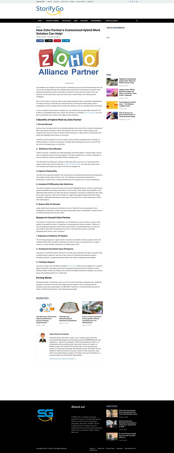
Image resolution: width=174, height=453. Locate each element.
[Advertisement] (122, 57)
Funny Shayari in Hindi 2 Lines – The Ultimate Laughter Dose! (127, 104)
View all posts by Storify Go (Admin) (62, 359)
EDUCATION (84, 21)
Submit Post (90, 1)
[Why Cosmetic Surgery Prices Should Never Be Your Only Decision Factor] (112, 410)
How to (38, 27)
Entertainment (96, 21)
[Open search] (136, 21)
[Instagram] (134, 1)
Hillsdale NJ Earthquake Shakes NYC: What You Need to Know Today (127, 81)
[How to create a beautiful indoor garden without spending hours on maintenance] (92, 308)
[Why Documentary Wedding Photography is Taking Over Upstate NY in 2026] (112, 421)
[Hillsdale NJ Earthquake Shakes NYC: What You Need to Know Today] (112, 79)
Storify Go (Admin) (54, 37)
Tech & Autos (66, 21)
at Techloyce (72, 266)
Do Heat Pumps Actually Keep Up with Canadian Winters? (127, 435)
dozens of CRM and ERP (72, 164)
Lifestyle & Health (112, 21)
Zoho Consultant (90, 112)
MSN (108, 38)
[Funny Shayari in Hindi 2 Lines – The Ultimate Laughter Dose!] (112, 102)
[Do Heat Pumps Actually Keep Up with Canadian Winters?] (112, 434)
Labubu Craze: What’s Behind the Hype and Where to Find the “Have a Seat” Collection (128, 92)
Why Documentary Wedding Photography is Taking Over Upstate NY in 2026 (127, 423)
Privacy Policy (64, 1)
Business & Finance (52, 21)
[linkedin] (137, 1)
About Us (49, 1)
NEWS (75, 21)
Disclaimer (72, 1)
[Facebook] (130, 1)
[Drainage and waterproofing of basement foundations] (69, 308)
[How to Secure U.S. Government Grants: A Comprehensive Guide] (112, 113)
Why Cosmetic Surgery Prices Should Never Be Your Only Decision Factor (128, 412)
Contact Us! (56, 1)
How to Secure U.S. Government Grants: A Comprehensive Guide (127, 114)
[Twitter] (132, 1)
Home (40, 21)
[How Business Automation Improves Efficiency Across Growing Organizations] (46, 308)
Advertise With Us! (81, 1)
